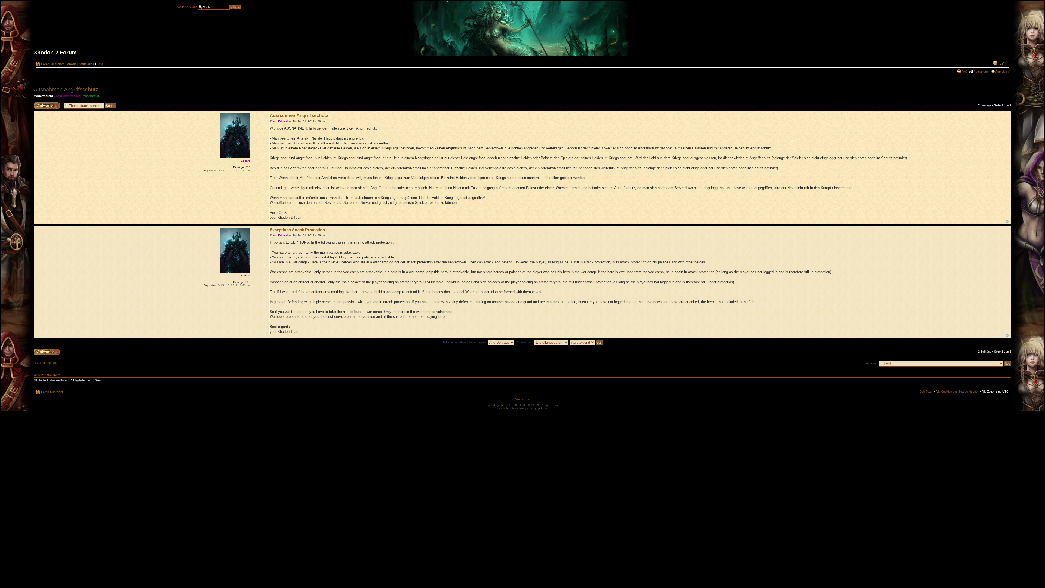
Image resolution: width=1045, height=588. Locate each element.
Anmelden (1002, 71)
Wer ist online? (47, 375)
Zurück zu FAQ (47, 362)
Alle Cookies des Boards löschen (957, 391)
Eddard (283, 121)
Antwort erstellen (45, 104)
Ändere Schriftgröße (1003, 63)
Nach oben (1007, 221)
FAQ (100, 64)
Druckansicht (995, 62)
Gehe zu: (871, 363)
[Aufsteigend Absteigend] (586, 342)
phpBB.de (541, 408)
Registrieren (981, 71)
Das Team (926, 391)
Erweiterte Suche (186, 6)
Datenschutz (522, 399)
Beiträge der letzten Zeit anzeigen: (465, 342)
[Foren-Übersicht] (522, 30)
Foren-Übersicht (52, 64)
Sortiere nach (525, 342)
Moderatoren (91, 95)
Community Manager (67, 95)
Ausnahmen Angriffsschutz (66, 90)
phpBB (504, 405)
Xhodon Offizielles (80, 64)
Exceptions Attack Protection (297, 229)
